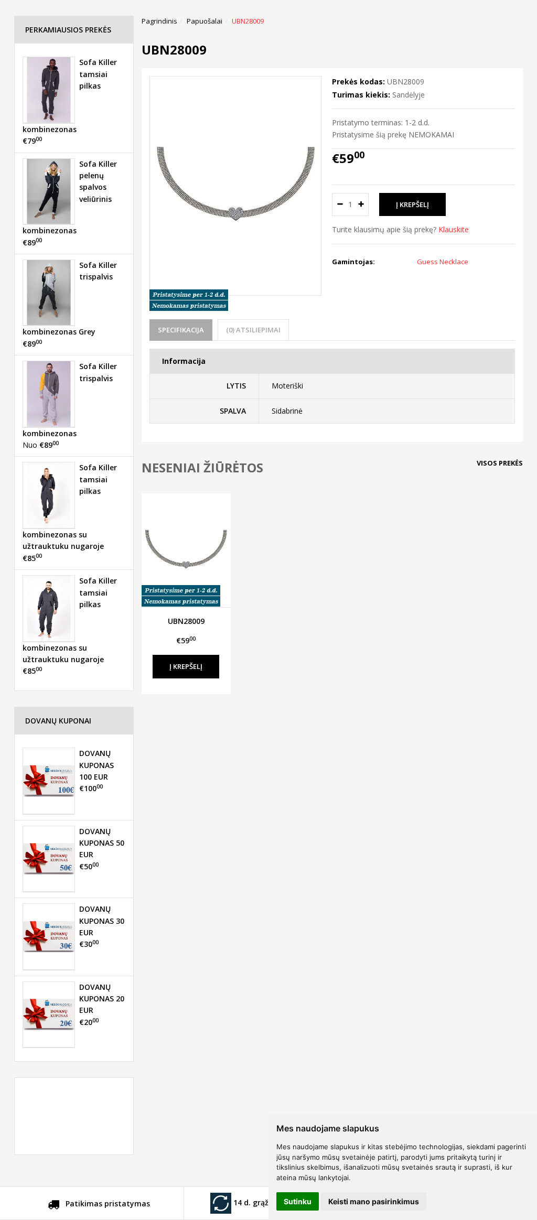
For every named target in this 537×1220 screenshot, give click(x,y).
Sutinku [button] (298, 1201)
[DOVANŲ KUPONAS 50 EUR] (49, 859)
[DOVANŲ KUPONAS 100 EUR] (49, 781)
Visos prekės (500, 463)
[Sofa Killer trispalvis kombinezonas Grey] (49, 293)
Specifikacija (181, 329)
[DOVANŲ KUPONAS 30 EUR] (49, 936)
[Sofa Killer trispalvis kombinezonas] (49, 394)
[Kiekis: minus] (339, 204)
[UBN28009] (186, 550)
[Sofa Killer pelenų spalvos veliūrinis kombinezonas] (49, 191)
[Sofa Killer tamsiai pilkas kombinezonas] (49, 90)
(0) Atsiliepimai (253, 329)
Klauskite (453, 229)
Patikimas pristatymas (106, 1203)
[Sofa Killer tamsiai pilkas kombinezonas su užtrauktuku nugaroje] (49, 495)
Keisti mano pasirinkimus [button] (373, 1201)
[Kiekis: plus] (361, 204)
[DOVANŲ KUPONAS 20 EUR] (49, 1014)
